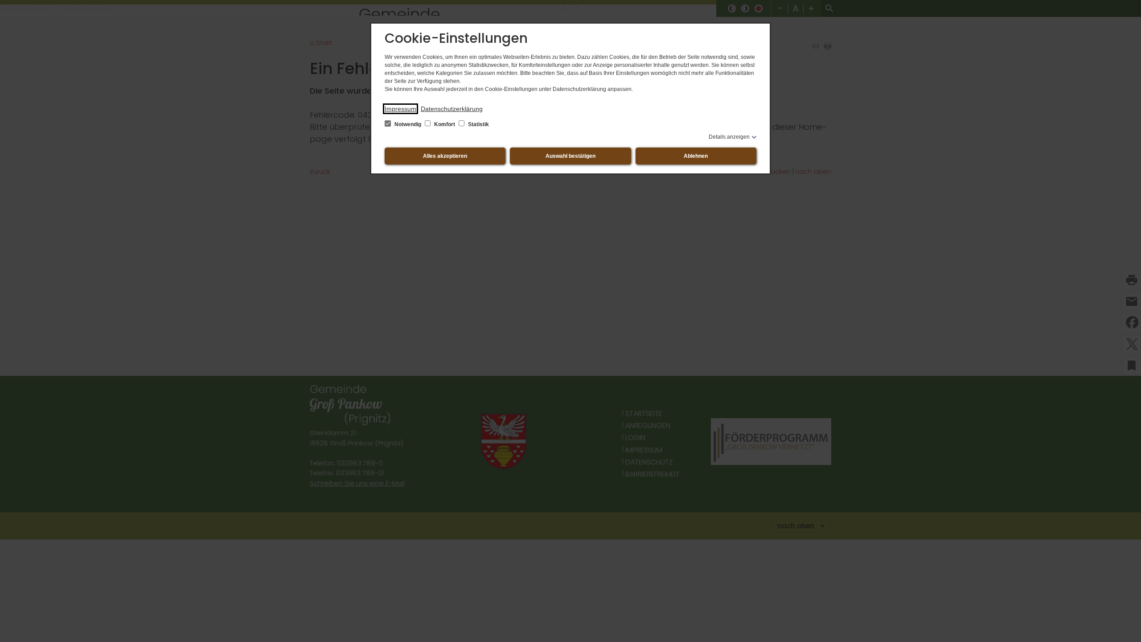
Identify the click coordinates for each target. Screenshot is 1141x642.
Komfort (444, 124)
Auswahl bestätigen (570, 156)
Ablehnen (696, 156)
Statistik (478, 124)
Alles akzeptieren (445, 156)
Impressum (400, 108)
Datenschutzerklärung (452, 108)
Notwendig (408, 124)
